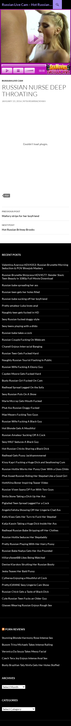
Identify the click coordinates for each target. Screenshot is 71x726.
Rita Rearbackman (34, 101)
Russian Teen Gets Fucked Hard (20, 353)
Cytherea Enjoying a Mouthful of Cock (24, 578)
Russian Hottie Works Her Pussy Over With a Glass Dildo (35, 469)
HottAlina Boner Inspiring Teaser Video (25, 482)
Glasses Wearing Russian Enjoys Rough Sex (27, 605)
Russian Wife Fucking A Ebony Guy (22, 366)
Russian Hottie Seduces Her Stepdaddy (24, 537)
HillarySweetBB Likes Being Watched (23, 557)
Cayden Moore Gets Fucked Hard (21, 373)
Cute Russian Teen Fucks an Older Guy (24, 598)
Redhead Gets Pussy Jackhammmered (24, 455)
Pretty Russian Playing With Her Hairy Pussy (28, 544)
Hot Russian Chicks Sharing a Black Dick (25, 448)
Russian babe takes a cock (17, 332)
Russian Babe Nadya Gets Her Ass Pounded (27, 550)
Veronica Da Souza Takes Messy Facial (24, 651)
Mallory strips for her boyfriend (20, 214)
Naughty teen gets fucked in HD (20, 312)
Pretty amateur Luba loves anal (20, 305)
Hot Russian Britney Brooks (18, 227)
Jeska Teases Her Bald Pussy (18, 571)
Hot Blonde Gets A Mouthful (18, 428)
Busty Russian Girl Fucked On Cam (22, 380)
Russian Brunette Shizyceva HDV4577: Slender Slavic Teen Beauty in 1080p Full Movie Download (33, 276)
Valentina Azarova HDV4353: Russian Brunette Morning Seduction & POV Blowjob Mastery (35, 266)
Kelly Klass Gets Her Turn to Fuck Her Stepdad (29, 516)
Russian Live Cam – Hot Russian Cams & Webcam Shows (27, 4)
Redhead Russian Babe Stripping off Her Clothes (30, 530)
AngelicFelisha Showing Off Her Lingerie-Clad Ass (31, 509)
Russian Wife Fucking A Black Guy (22, 421)
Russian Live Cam (12, 80)
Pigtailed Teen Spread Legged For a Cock (25, 503)
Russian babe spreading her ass (20, 285)
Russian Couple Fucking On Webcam (23, 339)
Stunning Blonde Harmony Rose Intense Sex (27, 637)
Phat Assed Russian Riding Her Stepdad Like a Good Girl (34, 475)
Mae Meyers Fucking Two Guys (20, 414)
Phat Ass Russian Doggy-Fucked (20, 407)
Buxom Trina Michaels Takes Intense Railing (27, 644)
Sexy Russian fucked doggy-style (20, 319)
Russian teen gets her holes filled (21, 292)
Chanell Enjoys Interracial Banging (22, 346)
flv (7, 195)
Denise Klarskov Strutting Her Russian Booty (28, 564)
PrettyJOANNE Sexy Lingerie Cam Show (25, 584)
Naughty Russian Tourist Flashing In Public (27, 360)
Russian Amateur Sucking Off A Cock (23, 435)
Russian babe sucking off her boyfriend (24, 298)
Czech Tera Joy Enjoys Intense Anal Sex (24, 658)
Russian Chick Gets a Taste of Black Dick (25, 591)
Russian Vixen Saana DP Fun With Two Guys (28, 489)
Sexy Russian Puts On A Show (19, 394)
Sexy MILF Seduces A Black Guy (20, 441)
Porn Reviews (15, 629)
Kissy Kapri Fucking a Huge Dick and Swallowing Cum (33, 462)
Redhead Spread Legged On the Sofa (23, 387)
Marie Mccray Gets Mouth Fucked (22, 401)
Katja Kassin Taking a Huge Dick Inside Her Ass (29, 523)
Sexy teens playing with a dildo (19, 326)
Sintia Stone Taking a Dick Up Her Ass (23, 496)
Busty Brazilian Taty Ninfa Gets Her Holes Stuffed (30, 665)
